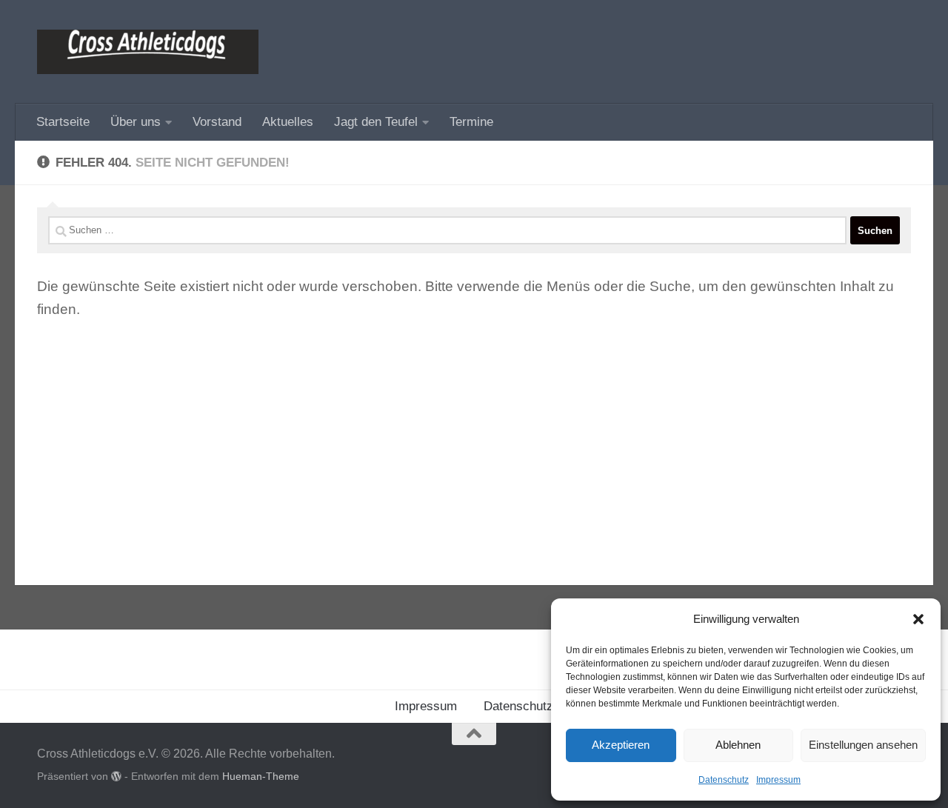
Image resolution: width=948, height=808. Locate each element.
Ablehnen (738, 744)
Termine (471, 122)
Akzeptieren (621, 744)
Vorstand (217, 122)
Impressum (778, 780)
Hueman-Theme (260, 776)
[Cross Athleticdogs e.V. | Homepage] (147, 52)
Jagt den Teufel (376, 122)
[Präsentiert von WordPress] (116, 776)
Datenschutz (723, 780)
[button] (918, 619)
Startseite (63, 122)
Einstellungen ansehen (863, 744)
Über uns (135, 122)
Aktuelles (287, 122)
